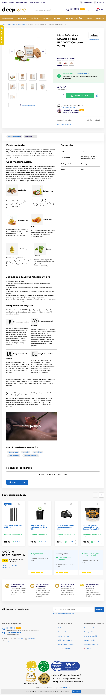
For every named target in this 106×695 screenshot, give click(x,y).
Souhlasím (76, 692)
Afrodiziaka (38, 452)
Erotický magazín (64, 648)
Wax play (26, 452)
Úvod (3, 24)
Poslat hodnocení (18, 482)
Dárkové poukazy (64, 636)
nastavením (49, 692)
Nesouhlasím (65, 692)
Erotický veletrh (89, 632)
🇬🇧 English (87, 648)
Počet (59, 95)
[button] (43, 51)
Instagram (8, 641)
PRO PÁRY (11, 24)
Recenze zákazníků (90, 636)
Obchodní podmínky (91, 644)
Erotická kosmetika (31, 455)
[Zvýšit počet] (63, 94)
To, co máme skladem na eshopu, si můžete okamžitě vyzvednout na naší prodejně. (43, 592)
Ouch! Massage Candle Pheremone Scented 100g (65, 527)
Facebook (31, 639)
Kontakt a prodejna (8, 2)
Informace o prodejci (64, 124)
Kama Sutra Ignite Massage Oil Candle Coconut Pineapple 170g (92, 527)
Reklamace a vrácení (65, 640)
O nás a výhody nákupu (66, 644)
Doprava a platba (21, 2)
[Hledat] (32, 10)
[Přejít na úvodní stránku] (14, 10)
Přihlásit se (100, 2)
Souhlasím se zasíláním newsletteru (63, 613)
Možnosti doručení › (69, 107)
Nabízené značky (90, 640)
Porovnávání (88, 2)
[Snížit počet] (63, 97)
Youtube (20, 639)
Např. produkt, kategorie (43, 10)
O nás (43, 2)
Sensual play (13, 452)
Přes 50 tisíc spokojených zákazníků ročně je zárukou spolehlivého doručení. (93, 592)
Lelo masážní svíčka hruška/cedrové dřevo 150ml (39, 527)
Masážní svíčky (22, 24)
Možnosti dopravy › (83, 73)
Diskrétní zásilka (34, 2)
